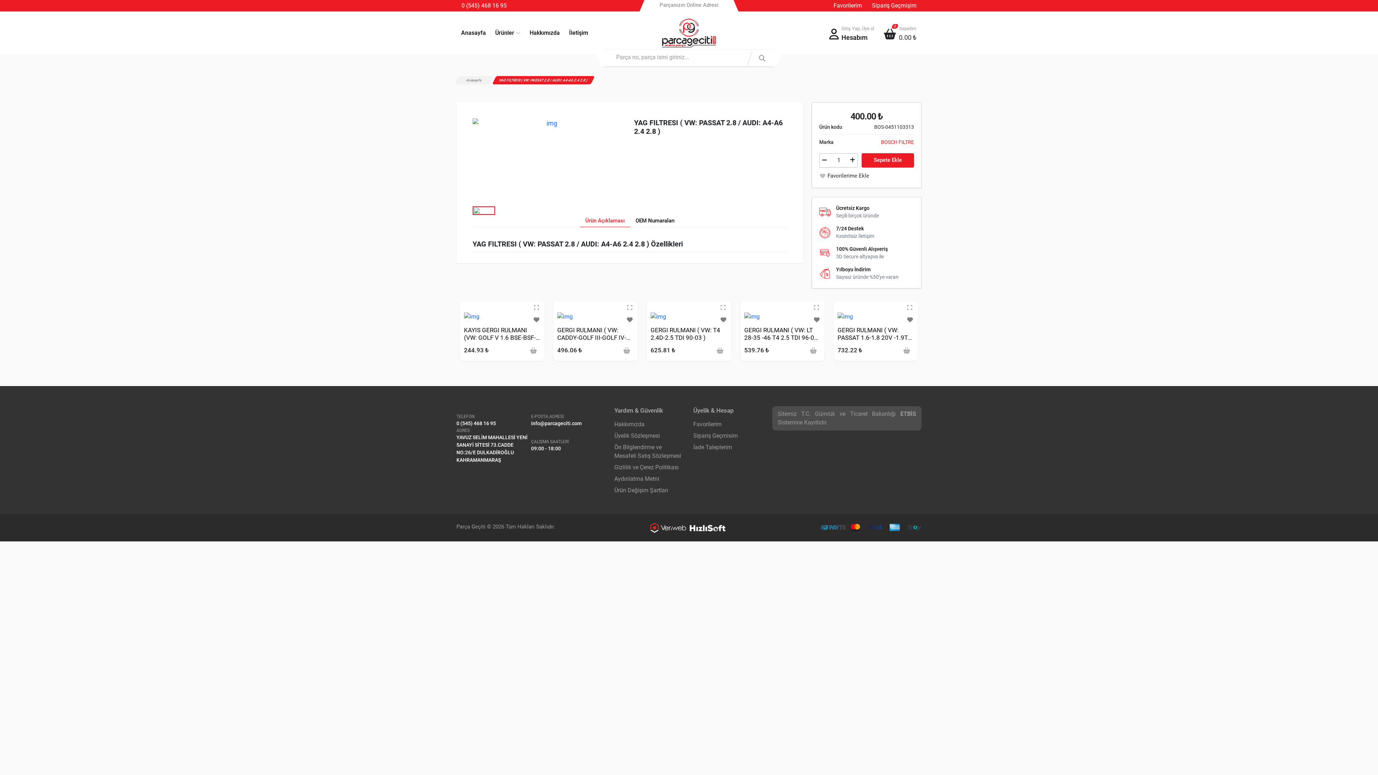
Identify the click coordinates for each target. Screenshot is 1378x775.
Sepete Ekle (888, 160)
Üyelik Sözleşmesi (637, 435)
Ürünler (504, 32)
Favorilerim (848, 5)
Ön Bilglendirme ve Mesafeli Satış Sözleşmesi (647, 451)
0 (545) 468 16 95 (484, 5)
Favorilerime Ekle (848, 176)
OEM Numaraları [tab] (655, 220)
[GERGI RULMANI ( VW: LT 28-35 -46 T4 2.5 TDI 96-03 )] (752, 316)
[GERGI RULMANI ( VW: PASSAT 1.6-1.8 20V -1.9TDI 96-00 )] (845, 316)
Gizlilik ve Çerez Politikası (646, 467)
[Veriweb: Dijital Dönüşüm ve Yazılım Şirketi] (668, 528)
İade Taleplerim (712, 447)
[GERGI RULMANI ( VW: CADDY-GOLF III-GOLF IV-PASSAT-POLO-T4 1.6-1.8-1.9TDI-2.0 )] (565, 316)
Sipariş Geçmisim (715, 435)
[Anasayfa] (689, 33)
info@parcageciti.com (556, 423)
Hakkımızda (545, 32)
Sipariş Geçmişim (894, 5)
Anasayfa (473, 32)
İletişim (578, 32)
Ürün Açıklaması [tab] (605, 220)
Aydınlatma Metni (636, 478)
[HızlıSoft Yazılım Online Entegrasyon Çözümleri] (708, 527)
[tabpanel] (630, 246)
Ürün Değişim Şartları (641, 490)
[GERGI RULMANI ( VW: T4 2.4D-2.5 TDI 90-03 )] (658, 316)
